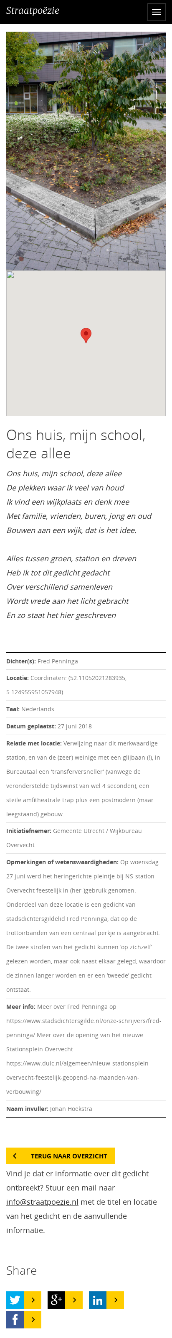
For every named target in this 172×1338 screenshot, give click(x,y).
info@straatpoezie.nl (42, 1202)
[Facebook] (15, 1319)
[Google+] (56, 1300)
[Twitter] (15, 1300)
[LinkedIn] (97, 1300)
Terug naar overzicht (69, 1156)
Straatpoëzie (32, 10)
